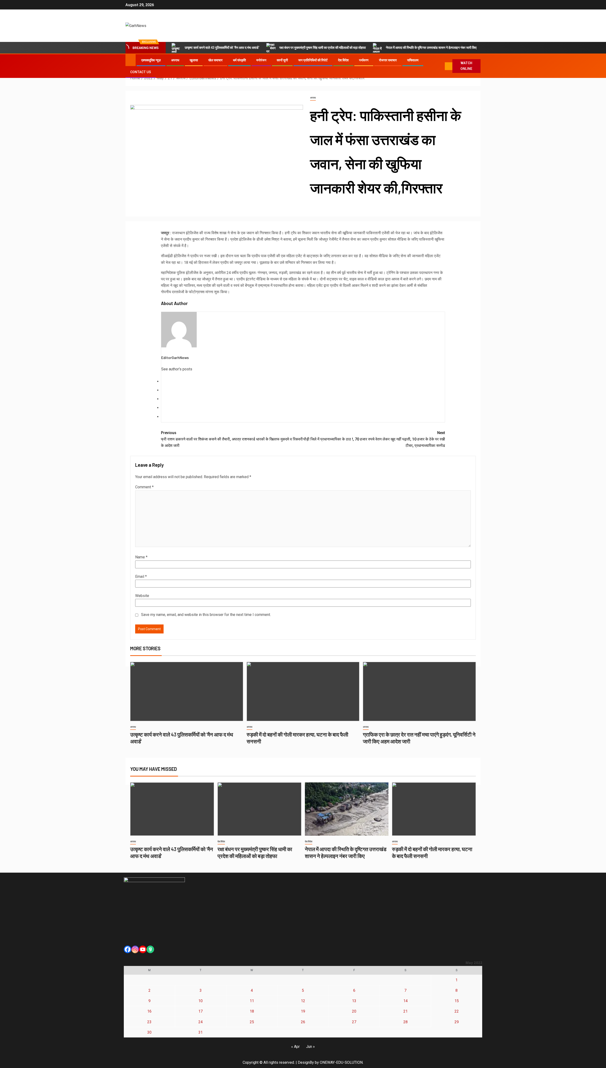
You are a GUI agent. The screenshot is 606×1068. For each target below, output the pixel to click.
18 (252, 1011)
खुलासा (194, 60)
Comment (144, 487)
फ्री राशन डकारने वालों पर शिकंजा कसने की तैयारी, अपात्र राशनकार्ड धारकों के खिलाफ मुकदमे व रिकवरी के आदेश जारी (232, 439)
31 (200, 1032)
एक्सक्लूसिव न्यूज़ (151, 60)
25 (252, 1022)
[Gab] (150, 949)
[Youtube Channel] (143, 949)
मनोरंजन (261, 60)
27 (354, 1022)
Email (141, 576)
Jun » (310, 1046)
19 (303, 1011)
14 (405, 1001)
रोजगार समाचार (388, 60)
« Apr (295, 1046)
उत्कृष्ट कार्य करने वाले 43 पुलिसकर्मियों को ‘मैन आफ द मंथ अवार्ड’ (222, 47)
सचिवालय (413, 60)
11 (252, 1001)
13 (354, 1001)
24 (200, 1022)
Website (142, 595)
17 (200, 1011)
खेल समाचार (215, 60)
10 (200, 1001)
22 (456, 1011)
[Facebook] (127, 949)
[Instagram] (135, 949)
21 (405, 1011)
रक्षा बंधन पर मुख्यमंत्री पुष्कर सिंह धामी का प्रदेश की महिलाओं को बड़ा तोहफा (322, 47)
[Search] (440, 66)
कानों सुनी (282, 60)
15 (456, 1001)
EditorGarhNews (175, 357)
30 (149, 1032)
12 (303, 1001)
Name (141, 557)
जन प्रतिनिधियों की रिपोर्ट (313, 60)
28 (405, 1022)
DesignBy (306, 1062)
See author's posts (176, 369)
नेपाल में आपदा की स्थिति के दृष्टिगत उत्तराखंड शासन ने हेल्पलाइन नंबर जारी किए (431, 47)
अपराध (175, 60)
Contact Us (140, 72)
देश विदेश (343, 60)
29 (456, 1022)
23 (149, 1022)
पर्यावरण (364, 60)
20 (354, 1011)
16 (149, 1011)
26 (303, 1022)
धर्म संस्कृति (239, 60)
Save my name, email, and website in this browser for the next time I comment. (206, 614)
